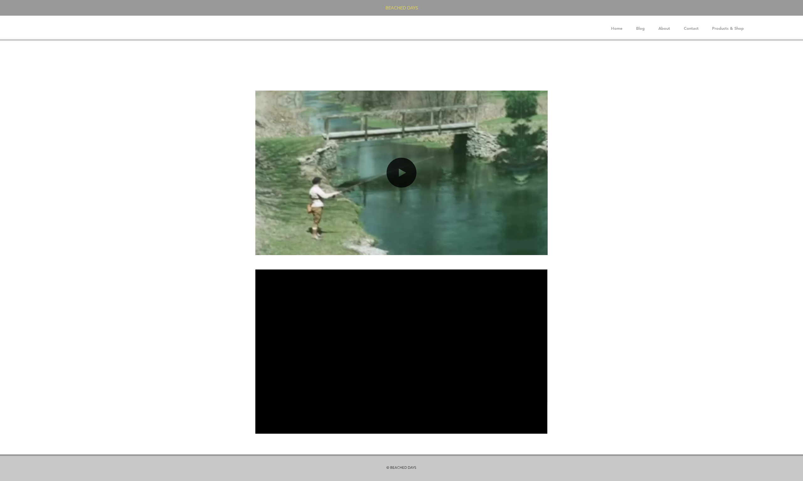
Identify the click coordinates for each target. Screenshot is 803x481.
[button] (540, 248)
